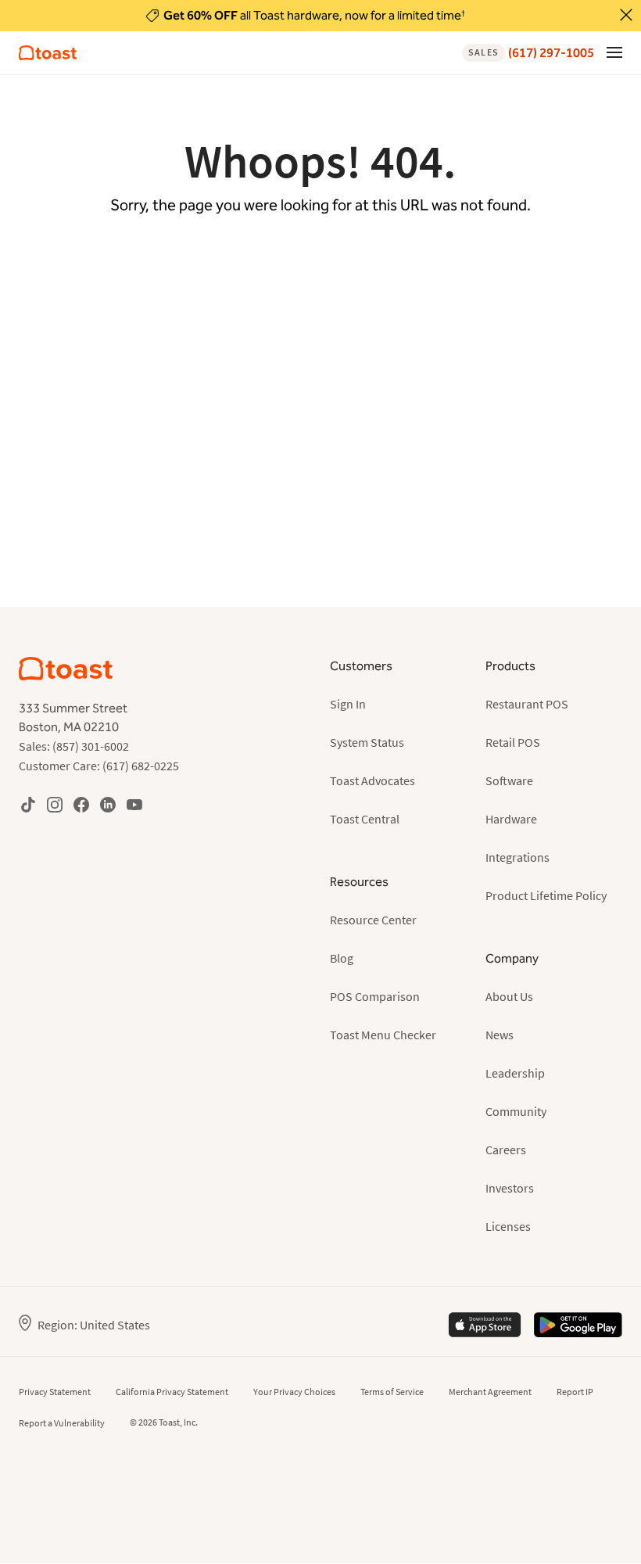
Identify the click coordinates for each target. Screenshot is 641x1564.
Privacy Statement (55, 1391)
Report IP (575, 1391)
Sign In (348, 704)
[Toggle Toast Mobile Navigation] (614, 51)
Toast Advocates (372, 780)
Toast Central (364, 819)
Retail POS (512, 742)
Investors (509, 1188)
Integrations (517, 857)
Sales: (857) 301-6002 (74, 746)
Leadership (515, 1073)
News (499, 1034)
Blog (341, 958)
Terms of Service (392, 1391)
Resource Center (373, 919)
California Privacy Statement (172, 1391)
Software (509, 780)
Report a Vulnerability (62, 1423)
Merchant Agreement (490, 1391)
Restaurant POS (526, 704)
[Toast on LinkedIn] (107, 804)
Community (515, 1111)
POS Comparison (375, 996)
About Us (509, 996)
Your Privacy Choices (294, 1391)
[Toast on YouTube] (134, 804)
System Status (367, 742)
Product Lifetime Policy (546, 895)
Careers (505, 1149)
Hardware (511, 819)
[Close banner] (626, 15)
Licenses (508, 1226)
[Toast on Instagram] (54, 804)
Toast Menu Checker (383, 1034)
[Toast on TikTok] (28, 804)
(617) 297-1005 (531, 52)
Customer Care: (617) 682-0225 (99, 765)
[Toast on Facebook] (81, 804)
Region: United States (94, 1325)
